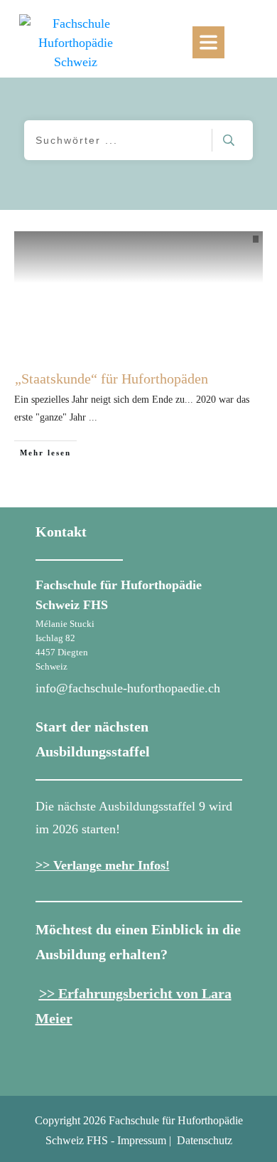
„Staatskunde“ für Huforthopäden (111, 378)
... (93, 417)
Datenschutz (204, 1140)
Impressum (141, 1140)
